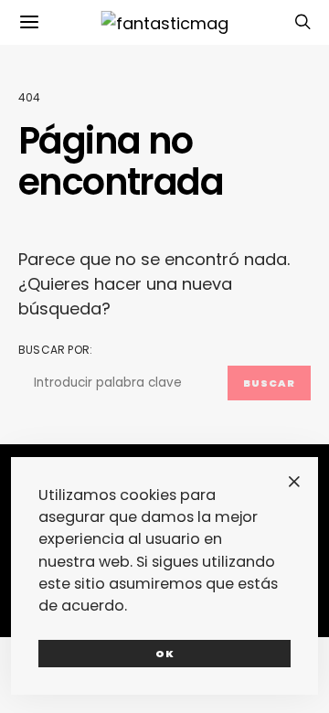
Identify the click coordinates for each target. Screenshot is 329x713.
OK (165, 653)
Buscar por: (55, 349)
